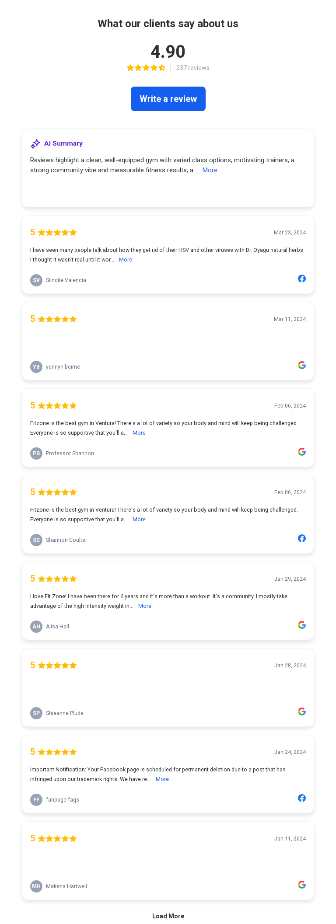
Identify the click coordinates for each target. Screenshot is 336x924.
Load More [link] (168, 916)
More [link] (210, 170)
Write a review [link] (168, 99)
